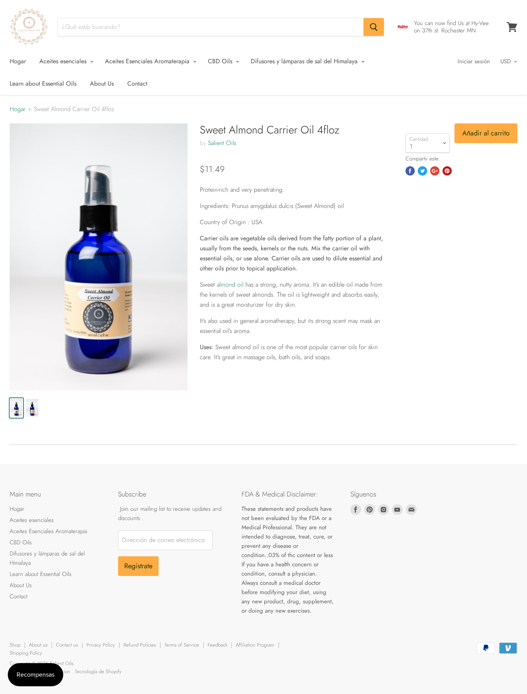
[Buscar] (373, 27)
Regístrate (138, 566)
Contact (137, 83)
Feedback (217, 644)
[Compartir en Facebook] (410, 171)
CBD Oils (221, 61)
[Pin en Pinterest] (447, 171)
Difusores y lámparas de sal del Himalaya (305, 61)
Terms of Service (181, 644)
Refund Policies (139, 644)
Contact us (67, 644)
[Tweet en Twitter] (422, 171)
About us (38, 644)
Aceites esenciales (63, 61)
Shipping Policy (26, 653)
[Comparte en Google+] (434, 171)
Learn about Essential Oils (43, 83)
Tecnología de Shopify (98, 671)
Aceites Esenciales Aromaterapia (148, 61)
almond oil (230, 284)
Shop (15, 644)
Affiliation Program (255, 644)
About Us (102, 83)
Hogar (18, 61)
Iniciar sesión (474, 61)
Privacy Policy (100, 644)
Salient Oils (222, 142)
